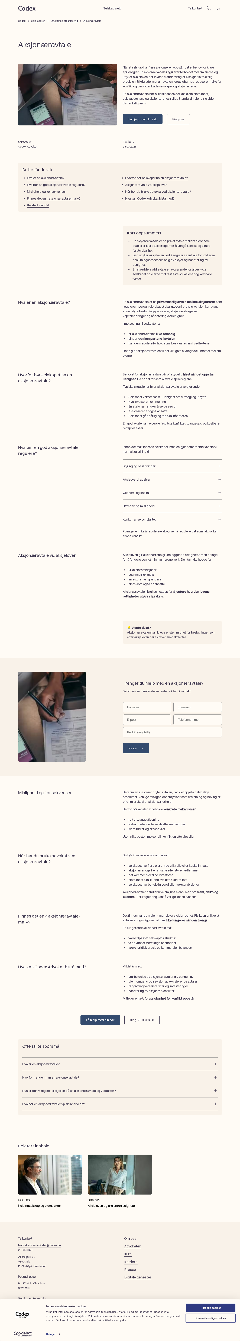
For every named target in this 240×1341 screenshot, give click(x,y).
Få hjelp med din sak (142, 119)
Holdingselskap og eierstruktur (39, 1206)
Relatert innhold (38, 205)
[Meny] (218, 8)
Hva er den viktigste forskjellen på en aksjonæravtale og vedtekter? (69, 1091)
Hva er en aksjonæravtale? (45, 178)
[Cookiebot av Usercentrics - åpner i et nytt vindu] (22, 1334)
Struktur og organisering (64, 20)
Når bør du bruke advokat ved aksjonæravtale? (158, 192)
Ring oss (178, 119)
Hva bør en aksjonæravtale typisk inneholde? (53, 1104)
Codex (21, 20)
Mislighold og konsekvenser (46, 192)
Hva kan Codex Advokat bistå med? (149, 198)
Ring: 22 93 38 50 (142, 1020)
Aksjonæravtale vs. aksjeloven (146, 185)
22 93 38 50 (25, 1250)
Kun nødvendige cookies (211, 1317)
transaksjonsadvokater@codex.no (39, 1245)
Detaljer (51, 1334)
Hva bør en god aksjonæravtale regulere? (56, 185)
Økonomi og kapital (136, 493)
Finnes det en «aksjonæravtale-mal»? (53, 198)
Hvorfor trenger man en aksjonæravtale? (50, 1077)
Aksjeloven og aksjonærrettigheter (112, 1206)
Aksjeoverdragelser (137, 479)
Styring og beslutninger (139, 466)
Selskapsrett (112, 8)
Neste (132, 748)
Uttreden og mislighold (139, 506)
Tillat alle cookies (210, 1307)
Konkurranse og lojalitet (139, 519)
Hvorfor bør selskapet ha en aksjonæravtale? (156, 178)
